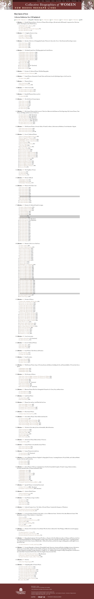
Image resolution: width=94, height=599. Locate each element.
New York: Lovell (23, 347)
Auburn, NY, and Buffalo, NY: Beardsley (28, 301)
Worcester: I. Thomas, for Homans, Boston (29, 555)
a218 (23, 87)
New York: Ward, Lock (25, 119)
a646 (23, 396)
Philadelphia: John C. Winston (26, 26)
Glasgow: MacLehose (24, 338)
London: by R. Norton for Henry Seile (28, 509)
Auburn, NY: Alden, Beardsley (26, 306)
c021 (23, 528)
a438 (23, 185)
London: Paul (22, 172)
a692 (23, 416)
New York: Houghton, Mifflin (26, 280)
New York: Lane (23, 503)
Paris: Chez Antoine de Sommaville (27, 510)
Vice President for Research (60, 593)
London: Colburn (23, 245)
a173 (23, 71)
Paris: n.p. (22, 517)
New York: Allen (23, 62)
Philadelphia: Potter (24, 476)
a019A (23, 33)
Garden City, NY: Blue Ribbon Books (28, 569)
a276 (23, 99)
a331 (23, 126)
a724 (23, 444)
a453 (23, 205)
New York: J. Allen (24, 148)
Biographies (47, 1)
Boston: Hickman (23, 142)
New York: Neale (23, 83)
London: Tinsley (23, 78)
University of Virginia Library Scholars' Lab (38, 594)
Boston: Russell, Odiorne (25, 248)
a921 (23, 497)
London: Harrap (23, 107)
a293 (23, 111)
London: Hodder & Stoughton (26, 89)
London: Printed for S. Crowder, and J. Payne (29, 544)
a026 (23, 41)
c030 (23, 547)
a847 (23, 467)
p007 (23, 559)
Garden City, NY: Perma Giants (26, 575)
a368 (23, 170)
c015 (23, 513)
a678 (23, 411)
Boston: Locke (23, 167)
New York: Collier (23, 432)
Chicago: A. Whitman (24, 35)
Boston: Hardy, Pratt (24, 429)
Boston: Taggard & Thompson (26, 138)
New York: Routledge (24, 383)
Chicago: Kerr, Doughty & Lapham (27, 320)
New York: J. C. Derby (24, 332)
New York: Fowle (23, 217)
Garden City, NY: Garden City (26, 566)
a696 (23, 427)
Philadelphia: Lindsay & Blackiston (27, 52)
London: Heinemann (24, 434)
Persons (38, 1)
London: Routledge (24, 211)
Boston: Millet (23, 435)
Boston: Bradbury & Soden (25, 146)
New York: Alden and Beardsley (26, 324)
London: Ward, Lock (24, 115)
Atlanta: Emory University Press (27, 413)
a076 (23, 50)
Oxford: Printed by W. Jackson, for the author (29, 535)
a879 (23, 485)
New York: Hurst (23, 64)
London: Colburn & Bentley (26, 207)
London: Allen (23, 580)
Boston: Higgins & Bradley (25, 162)
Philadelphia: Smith (24, 180)
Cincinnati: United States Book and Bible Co (29, 482)
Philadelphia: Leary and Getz (26, 473)
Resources (68, 1)
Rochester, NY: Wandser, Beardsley (27, 313)
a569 (23, 365)
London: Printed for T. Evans (26, 532)
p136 (23, 564)
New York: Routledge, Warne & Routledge (29, 423)
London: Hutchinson (24, 201)
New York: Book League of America (27, 578)
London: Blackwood (24, 391)
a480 (23, 336)
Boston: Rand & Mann (25, 151)
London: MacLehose (24, 340)
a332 (23, 134)
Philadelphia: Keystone (25, 480)
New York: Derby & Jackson (26, 128)
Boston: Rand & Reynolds (25, 158)
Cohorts (53, 1)
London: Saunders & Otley (25, 208)
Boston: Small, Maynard (25, 493)
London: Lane (23, 500)
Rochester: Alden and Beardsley (26, 323)
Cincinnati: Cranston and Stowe (26, 488)
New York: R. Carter (24, 322)
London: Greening (24, 27)
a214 (23, 81)
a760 (23, 451)
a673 (23, 402)
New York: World (23, 67)
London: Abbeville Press (25, 30)
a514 (23, 342)
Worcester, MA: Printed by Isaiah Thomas (29, 554)
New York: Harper (24, 43)
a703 (23, 439)
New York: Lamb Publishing (26, 523)
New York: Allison (24, 345)
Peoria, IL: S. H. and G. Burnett (26, 303)
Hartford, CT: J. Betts (24, 329)
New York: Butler (23, 61)
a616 (23, 374)
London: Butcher (23, 453)
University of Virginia (48, 589)
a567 (23, 357)
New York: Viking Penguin (25, 561)
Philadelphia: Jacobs (24, 181)
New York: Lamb (23, 437)
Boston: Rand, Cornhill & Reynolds (27, 152)
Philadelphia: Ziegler (24, 368)
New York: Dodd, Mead (25, 446)
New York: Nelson (24, 399)
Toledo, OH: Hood (24, 487)
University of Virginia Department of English (38, 593)
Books (43, 1)
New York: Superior (24, 220)
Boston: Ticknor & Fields (25, 250)
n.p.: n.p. (21, 524)
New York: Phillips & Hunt (25, 404)
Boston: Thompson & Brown (26, 143)
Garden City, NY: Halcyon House (27, 572)
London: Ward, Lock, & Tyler (26, 122)
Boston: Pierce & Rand (25, 149)
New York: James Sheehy (25, 327)
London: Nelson (23, 398)
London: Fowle (23, 216)
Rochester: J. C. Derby (24, 333)
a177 (23, 76)
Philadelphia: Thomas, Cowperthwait (28, 139)
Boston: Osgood (23, 261)
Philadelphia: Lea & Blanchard (26, 264)
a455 (23, 243)
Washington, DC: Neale (25, 85)
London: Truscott (23, 362)
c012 (23, 507)
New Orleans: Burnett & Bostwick (27, 326)
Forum (79, 1)
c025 (23, 538)
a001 (23, 22)
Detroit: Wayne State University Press (28, 533)
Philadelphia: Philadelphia (25, 182)
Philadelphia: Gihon (24, 470)
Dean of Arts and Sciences (50, 593)
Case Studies (58, 1)
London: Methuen (24, 495)
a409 (23, 177)
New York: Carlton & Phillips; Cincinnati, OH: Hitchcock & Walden (34, 376)
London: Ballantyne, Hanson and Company (29, 28)
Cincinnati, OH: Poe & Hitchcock (27, 73)
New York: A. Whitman (25, 38)
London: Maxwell (23, 359)
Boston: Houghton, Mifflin (25, 266)
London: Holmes (23, 461)
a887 (23, 491)
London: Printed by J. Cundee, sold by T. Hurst (30, 556)
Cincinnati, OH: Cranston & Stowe (27, 407)
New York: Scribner (24, 187)
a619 (23, 389)
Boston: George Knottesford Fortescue (28, 520)
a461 (23, 299)
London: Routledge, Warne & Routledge (28, 420)
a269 (23, 94)
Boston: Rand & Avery (24, 159)
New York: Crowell (24, 68)
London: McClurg (24, 352)
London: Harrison (23, 360)
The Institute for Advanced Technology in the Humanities (40, 587)
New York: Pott (23, 175)
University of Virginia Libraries (71, 593)
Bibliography (74, 1)
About (63, 1)
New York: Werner (24, 219)
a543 (23, 350)
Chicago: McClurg (24, 354)
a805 (23, 457)
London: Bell (22, 96)
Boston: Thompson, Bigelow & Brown (28, 136)
